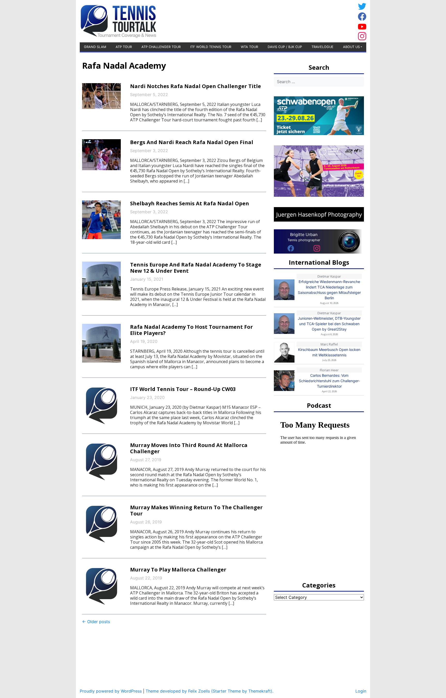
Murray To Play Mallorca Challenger (178, 569)
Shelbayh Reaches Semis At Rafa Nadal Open (189, 203)
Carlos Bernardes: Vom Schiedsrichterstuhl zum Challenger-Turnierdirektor (329, 380)
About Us (351, 47)
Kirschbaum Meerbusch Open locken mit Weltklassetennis (329, 352)
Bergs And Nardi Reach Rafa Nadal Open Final (191, 142)
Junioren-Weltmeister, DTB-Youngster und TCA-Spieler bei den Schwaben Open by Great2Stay (329, 323)
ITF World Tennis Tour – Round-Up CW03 (183, 389)
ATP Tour (124, 47)
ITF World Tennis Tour (210, 47)
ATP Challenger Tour (161, 47)
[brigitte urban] (291, 248)
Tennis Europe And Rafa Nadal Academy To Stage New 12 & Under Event (195, 267)
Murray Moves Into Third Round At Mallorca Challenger (189, 448)
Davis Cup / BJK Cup (285, 47)
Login (360, 691)
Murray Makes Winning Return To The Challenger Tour (196, 510)
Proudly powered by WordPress (111, 691)
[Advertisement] (314, 20)
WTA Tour (249, 47)
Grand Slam (95, 47)
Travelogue (322, 47)
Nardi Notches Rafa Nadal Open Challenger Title (195, 86)
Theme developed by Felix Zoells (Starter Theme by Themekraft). (209, 691)
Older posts (96, 621)
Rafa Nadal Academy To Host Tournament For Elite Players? (191, 329)
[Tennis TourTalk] (118, 20)
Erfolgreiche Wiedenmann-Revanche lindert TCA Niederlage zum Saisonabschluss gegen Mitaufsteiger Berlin (329, 289)
